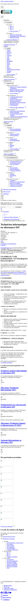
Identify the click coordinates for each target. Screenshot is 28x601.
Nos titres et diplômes (12, 563)
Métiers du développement (16, 91)
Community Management (16, 97)
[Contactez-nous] (1, 209)
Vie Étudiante (10, 559)
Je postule (3, 245)
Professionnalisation (15, 140)
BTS (11, 144)
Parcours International (15, 130)
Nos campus (10, 544)
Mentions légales (8, 585)
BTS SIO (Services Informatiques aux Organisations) (13, 271)
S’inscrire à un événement (16, 184)
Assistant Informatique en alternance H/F (11, 441)
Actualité (12, 174)
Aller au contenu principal (7, 1)
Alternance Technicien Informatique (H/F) (10, 389)
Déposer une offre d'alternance (17, 111)
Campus (6, 46)
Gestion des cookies (9, 588)
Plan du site (6, 587)
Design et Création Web (16, 34)
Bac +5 (12, 29)
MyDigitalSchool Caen (6, 247)
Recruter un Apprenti (12, 566)
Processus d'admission (15, 129)
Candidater (12, 180)
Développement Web (15, 101)
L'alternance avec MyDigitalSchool (18, 116)
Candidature (6, 193)
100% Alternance (14, 135)
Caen (2, 241)
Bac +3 (12, 27)
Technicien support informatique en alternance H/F (14, 372)
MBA (11, 146)
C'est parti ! (18, 207)
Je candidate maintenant (6, 362)
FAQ (11, 177)
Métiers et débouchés (12, 565)
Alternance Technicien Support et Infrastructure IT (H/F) (13, 424)
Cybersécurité (13, 98)
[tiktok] (8, 593)
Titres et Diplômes (14, 164)
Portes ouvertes (6, 191)
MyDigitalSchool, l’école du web (15, 542)
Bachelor (12, 145)
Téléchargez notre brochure (9, 189)
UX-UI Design (13, 105)
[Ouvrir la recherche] (2, 196)
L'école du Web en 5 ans (16, 161)
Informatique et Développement (18, 36)
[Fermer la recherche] (2, 198)
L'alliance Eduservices (15, 170)
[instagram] (4, 593)
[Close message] (2, 7)
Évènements (13, 175)
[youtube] (10, 593)
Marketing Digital (14, 37)
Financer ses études (14, 134)
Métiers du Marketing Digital (17, 89)
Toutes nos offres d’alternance (11, 217)
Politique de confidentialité (10, 589)
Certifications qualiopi (15, 162)
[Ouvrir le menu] (2, 17)
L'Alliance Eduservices (12, 549)
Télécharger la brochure (16, 186)
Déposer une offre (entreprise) (17, 182)
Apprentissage (13, 139)
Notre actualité (10, 545)
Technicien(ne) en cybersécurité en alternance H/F (13, 406)
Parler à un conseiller (15, 183)
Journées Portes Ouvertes (9, 536)
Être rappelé (6, 211)
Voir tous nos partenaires (7, 526)
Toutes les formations (12, 556)
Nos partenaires (14, 167)
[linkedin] (6, 593)
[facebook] (2, 593)
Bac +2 (12, 26)
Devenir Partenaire (14, 112)
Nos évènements (11, 548)
